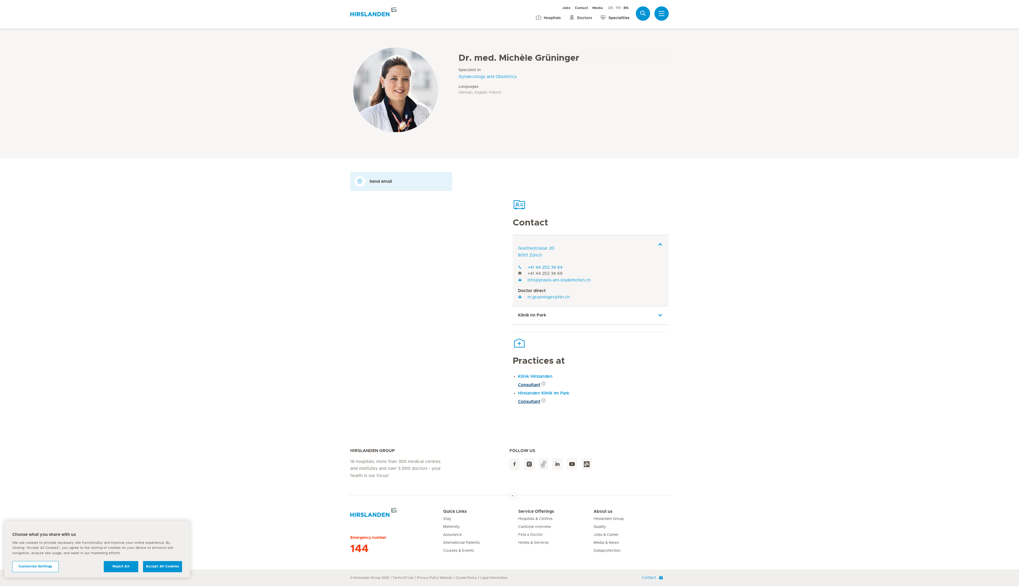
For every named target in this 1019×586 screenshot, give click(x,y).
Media (597, 8)
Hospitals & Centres (535, 519)
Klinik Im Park (532, 315)
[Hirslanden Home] (396, 514)
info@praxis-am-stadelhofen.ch (559, 280)
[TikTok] (543, 464)
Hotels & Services (533, 543)
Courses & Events (458, 551)
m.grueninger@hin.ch (549, 297)
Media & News (606, 543)
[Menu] (661, 13)
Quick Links (455, 511)
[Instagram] (529, 464)
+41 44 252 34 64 (545, 267)
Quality (600, 527)
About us (603, 511)
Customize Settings (35, 566)
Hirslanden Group (609, 519)
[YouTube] (572, 464)
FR (618, 8)
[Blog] (586, 464)
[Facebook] (515, 464)
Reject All (121, 566)
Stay (447, 519)
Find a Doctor (530, 535)
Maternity (451, 527)
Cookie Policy (466, 577)
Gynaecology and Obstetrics (488, 77)
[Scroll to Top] (513, 496)
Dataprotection (607, 551)
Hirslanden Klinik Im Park (543, 393)
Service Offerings (536, 511)
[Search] (643, 13)
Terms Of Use (402, 577)
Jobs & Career (606, 535)
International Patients (461, 543)
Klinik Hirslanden (535, 376)
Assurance (452, 535)
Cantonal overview (534, 527)
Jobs (566, 8)
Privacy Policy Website (434, 577)
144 (359, 549)
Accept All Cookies (162, 566)
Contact (581, 8)
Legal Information (493, 577)
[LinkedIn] (557, 464)
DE (610, 8)
